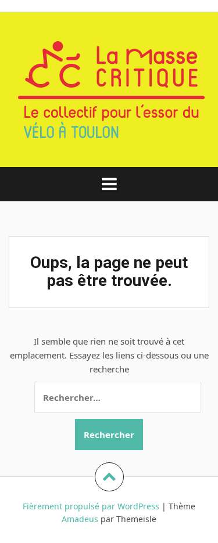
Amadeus (80, 518)
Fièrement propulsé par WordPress (91, 506)
